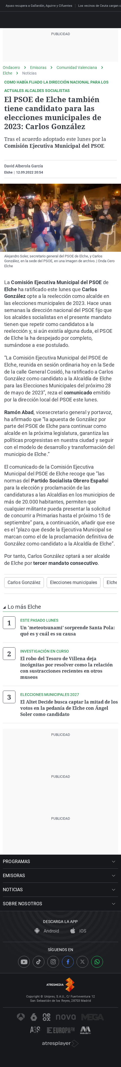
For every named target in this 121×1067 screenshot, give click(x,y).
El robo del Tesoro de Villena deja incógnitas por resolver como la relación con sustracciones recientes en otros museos (66, 667)
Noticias (29, 73)
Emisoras (38, 67)
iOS (82, 931)
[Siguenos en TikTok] (38, 962)
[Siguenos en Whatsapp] (97, 962)
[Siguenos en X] (82, 962)
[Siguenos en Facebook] (68, 962)
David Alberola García (23, 166)
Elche (7, 73)
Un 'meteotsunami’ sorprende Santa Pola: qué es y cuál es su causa (67, 631)
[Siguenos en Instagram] (53, 962)
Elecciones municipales (73, 582)
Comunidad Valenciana (77, 67)
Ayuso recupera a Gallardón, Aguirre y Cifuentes (39, 5)
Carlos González (24, 582)
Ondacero (11, 67)
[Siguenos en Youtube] (24, 962)
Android (50, 931)
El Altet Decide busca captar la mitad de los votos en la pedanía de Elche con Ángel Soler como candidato (69, 708)
